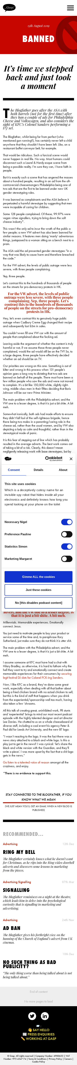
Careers (68, 1058)
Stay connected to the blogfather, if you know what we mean (38, 797)
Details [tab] (38, 470)
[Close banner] (71, 458)
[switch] (66, 534)
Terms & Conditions (37, 1058)
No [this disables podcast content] (38, 602)
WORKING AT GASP (41, 1038)
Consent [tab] (14, 470)
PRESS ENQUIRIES (41, 1034)
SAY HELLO (41, 1030)
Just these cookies (38, 590)
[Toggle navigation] (70, 7)
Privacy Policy (56, 1058)
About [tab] (63, 470)
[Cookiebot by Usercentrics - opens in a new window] (46, 458)
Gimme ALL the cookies (38, 576)
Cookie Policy (38, 1061)
